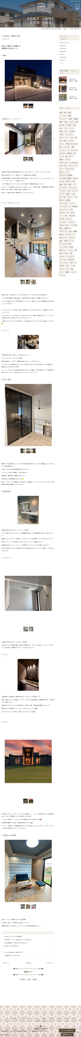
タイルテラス (71, 140)
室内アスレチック (63, 237)
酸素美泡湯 (75, 206)
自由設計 (67, 272)
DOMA (60, 128)
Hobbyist (62, 45)
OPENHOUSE (71, 259)
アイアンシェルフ (63, 206)
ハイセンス (73, 272)
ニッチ (74, 184)
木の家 (73, 194)
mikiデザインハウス (63, 162)
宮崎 (65, 165)
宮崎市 (60, 112)
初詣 (71, 253)
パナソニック (71, 165)
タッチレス (61, 194)
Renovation (63, 57)
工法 (68, 212)
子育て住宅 (75, 178)
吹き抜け (61, 134)
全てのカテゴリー (65, 43)
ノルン (62, 63)
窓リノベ (71, 156)
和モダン (67, 225)
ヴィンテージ (62, 275)
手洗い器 (61, 225)
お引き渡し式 (72, 131)
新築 (65, 112)
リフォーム (71, 122)
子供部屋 (67, 143)
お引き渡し (65, 253)
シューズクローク (69, 134)
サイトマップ (74, 1021)
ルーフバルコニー (70, 256)
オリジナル (61, 269)
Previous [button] (3, 80)
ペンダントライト (63, 187)
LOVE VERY (63, 48)
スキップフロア (62, 222)
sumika (61, 165)
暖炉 (66, 215)
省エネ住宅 (61, 125)
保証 (64, 197)
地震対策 (71, 247)
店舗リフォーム (62, 250)
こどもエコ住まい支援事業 (65, 178)
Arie (70, 206)
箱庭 (76, 137)
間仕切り (61, 172)
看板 (76, 250)
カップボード (75, 190)
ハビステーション (63, 231)
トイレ (72, 128)
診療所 (60, 228)
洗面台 (60, 131)
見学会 (71, 262)
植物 (60, 147)
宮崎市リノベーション (69, 240)
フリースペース (62, 150)
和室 (77, 122)
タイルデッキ (69, 219)
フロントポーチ (71, 222)
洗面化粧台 (69, 153)
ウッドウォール (62, 190)
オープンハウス (74, 150)
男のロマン (61, 256)
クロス (71, 137)
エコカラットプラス (69, 168)
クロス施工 (61, 219)
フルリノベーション (63, 262)
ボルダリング (72, 237)
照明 (73, 147)
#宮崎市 (34, 979)
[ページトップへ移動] (78, 1032)
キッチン (61, 137)
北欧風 (69, 184)
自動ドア (68, 194)
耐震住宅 (61, 234)
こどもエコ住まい (74, 162)
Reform (62, 54)
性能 (60, 197)
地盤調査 (75, 231)
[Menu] (77, 6)
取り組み (61, 200)
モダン (67, 269)
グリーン (61, 215)
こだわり (67, 265)
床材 (65, 184)
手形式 (74, 125)
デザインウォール (73, 187)
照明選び (61, 159)
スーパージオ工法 (63, 247)
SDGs (76, 197)
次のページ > (50, 963)
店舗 (60, 253)
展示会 (69, 112)
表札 (74, 153)
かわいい (61, 272)
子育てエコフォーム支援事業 (65, 175)
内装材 (65, 122)
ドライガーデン (62, 118)
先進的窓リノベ (67, 228)
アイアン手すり (66, 147)
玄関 (60, 140)
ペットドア (72, 203)
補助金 (60, 122)
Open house (62, 153)
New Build (63, 51)
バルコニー (67, 159)
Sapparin (62, 60)
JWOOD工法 (62, 212)
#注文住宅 (22, 979)
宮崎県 (64, 140)
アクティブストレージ (70, 234)
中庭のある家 (72, 215)
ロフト (66, 137)
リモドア (61, 168)
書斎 (69, 190)
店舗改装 (76, 118)
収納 (66, 156)
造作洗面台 (67, 200)
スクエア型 (61, 181)
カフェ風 (73, 265)
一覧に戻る (28, 963)
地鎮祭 (69, 115)
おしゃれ (61, 143)
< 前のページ (6, 963)
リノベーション (62, 115)
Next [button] (53, 80)
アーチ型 (73, 181)
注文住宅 (70, 118)
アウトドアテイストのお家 (65, 243)
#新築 (29, 979)
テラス (65, 131)
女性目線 (61, 265)
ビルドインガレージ (63, 209)
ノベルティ (70, 250)
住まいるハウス (74, 143)
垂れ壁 (67, 181)
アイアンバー (70, 197)
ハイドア (67, 172)
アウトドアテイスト (63, 203)
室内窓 (60, 240)
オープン (72, 212)
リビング (61, 156)
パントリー (66, 128)
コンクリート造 (62, 259)
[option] (28, 80)
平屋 (70, 231)
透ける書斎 (68, 125)
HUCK (71, 209)
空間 (72, 269)
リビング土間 (74, 225)
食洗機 (60, 184)
